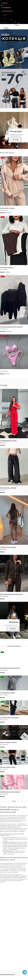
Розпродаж (8, 7)
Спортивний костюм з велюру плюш (10, 668)
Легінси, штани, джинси (12, 42)
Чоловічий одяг (10, 57)
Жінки (5, 30)
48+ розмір (10, 47)
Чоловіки (6, 55)
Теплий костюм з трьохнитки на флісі (10, 792)
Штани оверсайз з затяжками (8, 488)
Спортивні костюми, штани (13, 36)
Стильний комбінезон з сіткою (8, 441)
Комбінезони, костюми (12, 38)
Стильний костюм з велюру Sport (9, 717)
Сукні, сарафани (11, 35)
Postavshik (4, 1)
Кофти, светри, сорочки (12, 41)
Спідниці (9, 44)
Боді (8, 48)
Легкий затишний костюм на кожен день (11, 594)
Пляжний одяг (10, 51)
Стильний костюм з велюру (7, 693)
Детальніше (15, 139)
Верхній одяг (10, 32)
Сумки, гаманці (10, 54)
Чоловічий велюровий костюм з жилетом (11, 327)
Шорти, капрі (10, 45)
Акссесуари (7, 61)
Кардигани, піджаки (12, 39)
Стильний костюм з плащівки (8, 547)
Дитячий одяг (10, 60)
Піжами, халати (11, 52)
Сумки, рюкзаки (11, 63)
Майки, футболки (11, 49)
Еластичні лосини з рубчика (7, 767)
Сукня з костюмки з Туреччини (8, 742)
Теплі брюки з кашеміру (6, 267)
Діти (5, 58)
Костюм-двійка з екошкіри (7, 208)
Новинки (6, 27)
